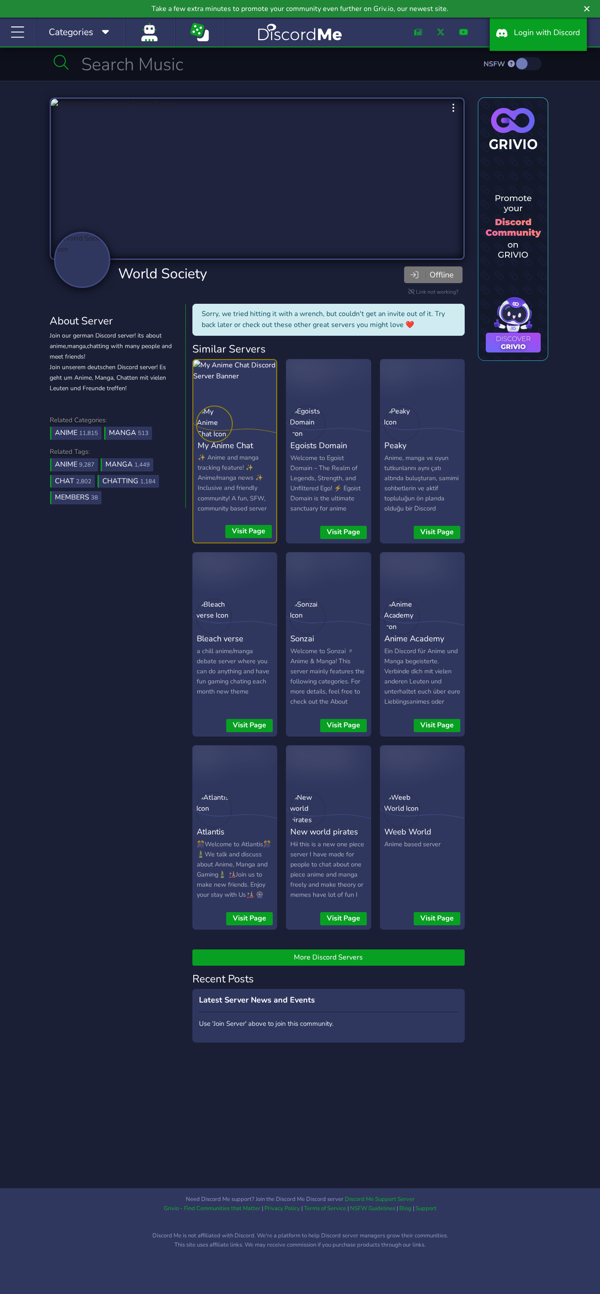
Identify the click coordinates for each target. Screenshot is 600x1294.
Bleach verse (220, 638)
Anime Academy (414, 638)
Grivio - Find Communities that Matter (212, 1208)
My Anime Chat (225, 445)
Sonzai (302, 638)
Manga (128, 433)
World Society (162, 273)
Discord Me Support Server (380, 1199)
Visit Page (248, 531)
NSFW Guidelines (372, 1208)
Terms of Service (325, 1208)
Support (426, 1208)
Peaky (395, 445)
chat (73, 481)
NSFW (495, 64)
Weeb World (407, 831)
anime (74, 464)
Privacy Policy (282, 1208)
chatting (128, 481)
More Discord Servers (328, 957)
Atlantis (210, 831)
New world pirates (324, 831)
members (76, 497)
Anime (76, 433)
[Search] (61, 62)
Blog (405, 1208)
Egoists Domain (318, 445)
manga (127, 464)
